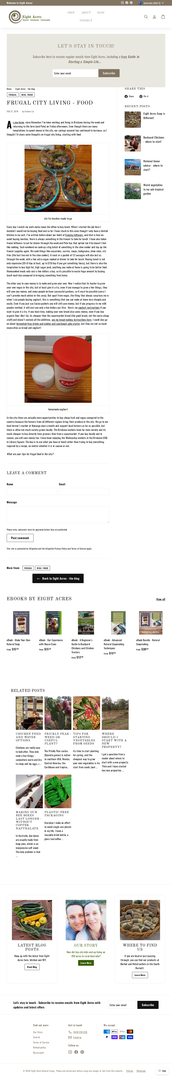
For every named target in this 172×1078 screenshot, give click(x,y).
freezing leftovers (74, 235)
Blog (100, 13)
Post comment (20, 538)
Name (10, 484)
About (86, 13)
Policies (129, 1070)
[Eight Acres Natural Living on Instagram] (70, 1052)
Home (9, 88)
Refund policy (39, 1047)
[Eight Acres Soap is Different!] (133, 119)
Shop (71, 13)
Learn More (86, 963)
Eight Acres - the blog (25, 88)
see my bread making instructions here (72, 319)
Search (36, 1037)
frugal (13, 94)
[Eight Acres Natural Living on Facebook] (76, 1052)
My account (38, 1052)
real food (27, 94)
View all (160, 599)
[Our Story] (86, 920)
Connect (86, 20)
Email (62, 484)
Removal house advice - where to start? (153, 165)
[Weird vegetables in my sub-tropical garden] (133, 191)
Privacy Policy (61, 548)
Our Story (37, 1032)
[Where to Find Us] (140, 920)
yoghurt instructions (89, 307)
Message (12, 502)
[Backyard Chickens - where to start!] (133, 143)
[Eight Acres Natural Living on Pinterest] (82, 1052)
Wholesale (141, 1070)
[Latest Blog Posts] (32, 920)
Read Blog (32, 967)
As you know (18, 122)
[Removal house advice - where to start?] (133, 167)
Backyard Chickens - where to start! (153, 139)
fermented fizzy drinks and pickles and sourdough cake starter (48, 323)
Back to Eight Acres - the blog (60, 578)
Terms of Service (78, 548)
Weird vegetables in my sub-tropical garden (153, 189)
